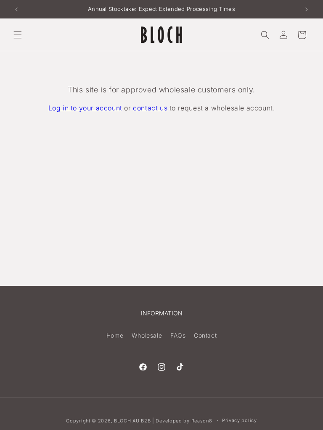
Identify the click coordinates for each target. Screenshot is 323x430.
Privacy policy (239, 420)
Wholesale (147, 335)
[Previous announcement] (16, 9)
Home (114, 335)
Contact (205, 335)
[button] (17, 35)
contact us (150, 108)
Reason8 (201, 421)
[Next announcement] (306, 9)
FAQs (177, 335)
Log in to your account (85, 108)
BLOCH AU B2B (132, 421)
